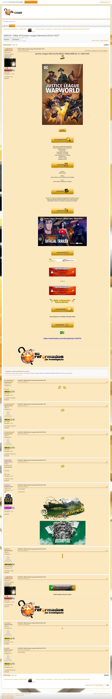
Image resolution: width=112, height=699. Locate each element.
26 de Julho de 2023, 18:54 (23, 405)
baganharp (9, 49)
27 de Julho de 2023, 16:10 (23, 461)
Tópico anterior (96, 40)
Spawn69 (8, 460)
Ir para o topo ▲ (107, 693)
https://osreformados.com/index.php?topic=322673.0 (62, 338)
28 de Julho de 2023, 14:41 (23, 550)
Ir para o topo (6, 675)
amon (7, 648)
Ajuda (94, 693)
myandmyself (10, 404)
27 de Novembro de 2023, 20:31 (24, 649)
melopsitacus (10, 380)
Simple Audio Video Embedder (7, 698)
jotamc (8, 485)
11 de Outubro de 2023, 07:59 (23, 624)
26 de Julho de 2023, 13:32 (24, 50)
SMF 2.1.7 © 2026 (5, 697)
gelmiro (8, 549)
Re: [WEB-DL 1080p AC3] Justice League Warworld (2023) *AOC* (32, 380)
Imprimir (106, 44)
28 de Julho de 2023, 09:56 (23, 486)
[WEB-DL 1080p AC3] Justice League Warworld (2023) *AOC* (31, 49)
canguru (8, 623)
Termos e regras (100, 693)
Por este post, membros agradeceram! (14, 375)
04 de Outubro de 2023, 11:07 (23, 578)
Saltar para (88, 685)
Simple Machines (12, 697)
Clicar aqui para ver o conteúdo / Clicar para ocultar (62, 316)
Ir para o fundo (7, 44)
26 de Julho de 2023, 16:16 (23, 381)
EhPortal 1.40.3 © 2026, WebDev (8, 696)
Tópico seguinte (104, 40)
